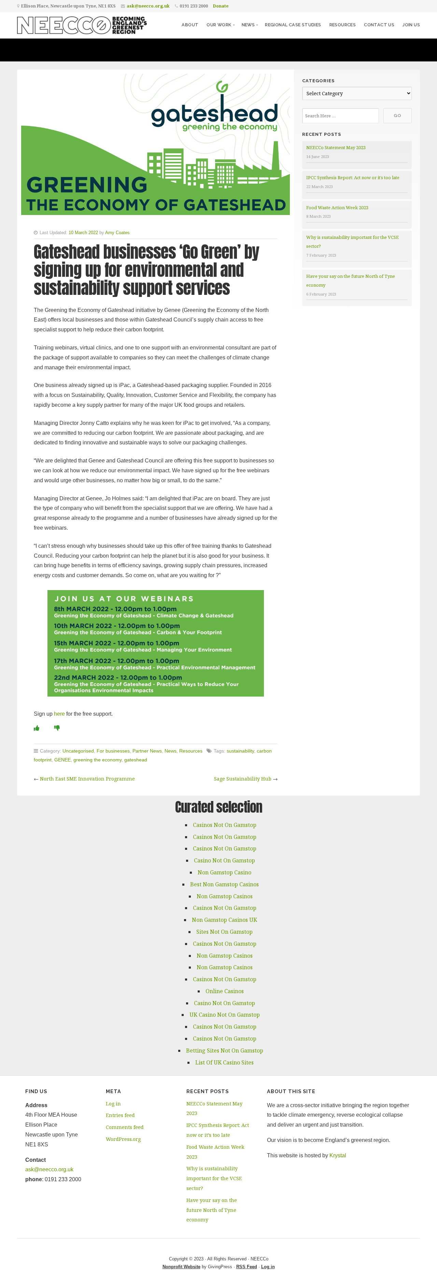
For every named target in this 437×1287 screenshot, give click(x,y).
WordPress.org (123, 1139)
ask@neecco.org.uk (148, 6)
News (248, 24)
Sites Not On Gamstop (224, 931)
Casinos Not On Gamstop (224, 825)
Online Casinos (225, 991)
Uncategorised (78, 751)
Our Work (219, 24)
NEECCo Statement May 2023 (336, 147)
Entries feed (120, 1115)
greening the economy (97, 759)
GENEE (62, 759)
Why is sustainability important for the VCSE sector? (214, 1178)
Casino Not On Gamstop (224, 860)
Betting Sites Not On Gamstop (224, 1050)
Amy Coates (117, 232)
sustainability (240, 751)
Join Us (411, 24)
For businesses (113, 751)
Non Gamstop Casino (224, 872)
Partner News (147, 751)
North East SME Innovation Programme (87, 778)
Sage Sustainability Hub (242, 778)
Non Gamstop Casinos (225, 896)
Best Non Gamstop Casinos (224, 884)
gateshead (135, 759)
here (59, 714)
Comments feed (125, 1127)
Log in (113, 1103)
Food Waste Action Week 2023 (337, 207)
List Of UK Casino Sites (224, 1062)
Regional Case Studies (293, 24)
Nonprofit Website (181, 1266)
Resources (342, 24)
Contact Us (379, 24)
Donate (220, 6)
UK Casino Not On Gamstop (224, 1014)
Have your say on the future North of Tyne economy (211, 1210)
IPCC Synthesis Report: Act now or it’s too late (352, 177)
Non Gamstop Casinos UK (224, 920)
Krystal (337, 1155)
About (190, 24)
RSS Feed (246, 1266)
